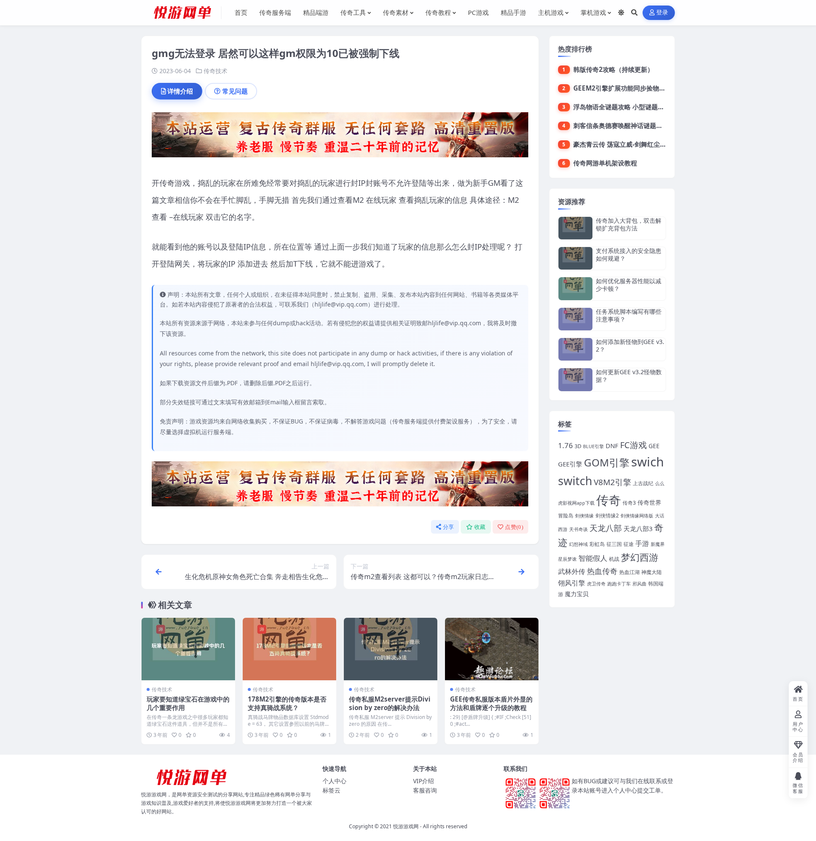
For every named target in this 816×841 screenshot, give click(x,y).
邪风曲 (639, 584)
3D (578, 446)
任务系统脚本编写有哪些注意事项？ (628, 315)
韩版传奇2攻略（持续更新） (613, 69)
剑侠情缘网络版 (636, 516)
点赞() (514, 527)
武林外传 (571, 571)
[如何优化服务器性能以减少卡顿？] (575, 288)
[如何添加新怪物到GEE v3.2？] (575, 349)
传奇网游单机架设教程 (605, 163)
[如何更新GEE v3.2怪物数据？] (575, 379)
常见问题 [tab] (235, 91)
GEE (654, 446)
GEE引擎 (570, 464)
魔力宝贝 (577, 594)
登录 (662, 12)
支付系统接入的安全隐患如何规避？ (628, 254)
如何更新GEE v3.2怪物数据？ (629, 376)
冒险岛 (565, 515)
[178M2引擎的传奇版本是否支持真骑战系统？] (289, 649)
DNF (612, 445)
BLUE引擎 (593, 446)
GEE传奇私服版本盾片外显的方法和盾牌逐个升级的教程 (491, 703)
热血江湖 (629, 572)
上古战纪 (643, 483)
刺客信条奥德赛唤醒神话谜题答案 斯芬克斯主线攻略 (647, 125)
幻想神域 (578, 544)
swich (647, 461)
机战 (614, 559)
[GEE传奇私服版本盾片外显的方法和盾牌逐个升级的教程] (491, 649)
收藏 (480, 527)
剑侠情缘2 (607, 515)
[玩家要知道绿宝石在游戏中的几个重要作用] (188, 649)
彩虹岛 (597, 544)
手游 (642, 543)
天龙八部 (605, 528)
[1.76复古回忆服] (340, 137)
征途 (628, 544)
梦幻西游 (639, 557)
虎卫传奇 (596, 584)
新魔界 (658, 544)
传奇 (608, 500)
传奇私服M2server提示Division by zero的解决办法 (390, 703)
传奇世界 (649, 502)
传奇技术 (215, 71)
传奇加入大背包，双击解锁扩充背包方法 (628, 224)
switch (575, 481)
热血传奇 (602, 570)
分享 (448, 527)
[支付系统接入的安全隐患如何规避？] (575, 258)
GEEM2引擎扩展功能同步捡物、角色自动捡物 (638, 88)
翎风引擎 (571, 583)
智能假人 (592, 558)
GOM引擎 (606, 462)
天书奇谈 (578, 529)
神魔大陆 (651, 572)
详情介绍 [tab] (180, 91)
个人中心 (334, 781)
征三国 (614, 544)
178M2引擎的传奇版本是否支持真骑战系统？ (287, 703)
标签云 (331, 790)
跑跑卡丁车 (619, 584)
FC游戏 (633, 445)
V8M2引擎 (612, 482)
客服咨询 (425, 790)
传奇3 (629, 502)
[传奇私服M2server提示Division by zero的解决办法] (390, 649)
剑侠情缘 (584, 516)
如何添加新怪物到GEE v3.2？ (630, 345)
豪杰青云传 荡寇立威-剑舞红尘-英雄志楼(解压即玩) (645, 144)
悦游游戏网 (406, 826)
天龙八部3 (637, 528)
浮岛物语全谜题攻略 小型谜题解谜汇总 (628, 106)
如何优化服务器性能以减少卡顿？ (628, 285)
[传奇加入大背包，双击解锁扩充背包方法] (575, 228)
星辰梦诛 (567, 559)
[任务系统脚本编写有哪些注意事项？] (575, 319)
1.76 (565, 445)
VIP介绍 (423, 781)
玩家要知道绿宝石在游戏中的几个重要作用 (188, 703)
